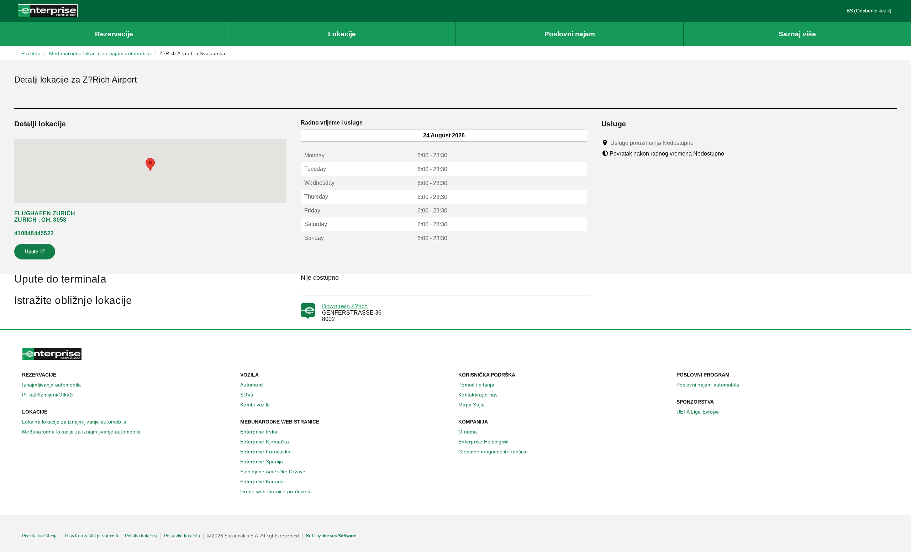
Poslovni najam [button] (569, 34)
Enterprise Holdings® (483, 442)
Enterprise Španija (261, 461)
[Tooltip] (700, 142)
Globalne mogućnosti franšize (493, 451)
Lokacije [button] (342, 34)
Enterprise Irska (258, 432)
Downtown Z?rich (345, 306)
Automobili (252, 385)
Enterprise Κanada (262, 481)
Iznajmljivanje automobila (51, 385)
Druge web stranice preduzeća (276, 491)
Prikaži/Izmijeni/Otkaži (47, 395)
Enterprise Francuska (265, 451)
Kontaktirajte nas (477, 395)
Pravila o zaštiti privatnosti (91, 536)
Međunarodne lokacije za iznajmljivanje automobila (81, 432)
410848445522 (34, 233)
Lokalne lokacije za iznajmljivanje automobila (74, 422)
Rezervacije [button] (114, 34)
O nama (467, 432)
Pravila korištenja (40, 536)
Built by (331, 536)
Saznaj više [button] (797, 34)
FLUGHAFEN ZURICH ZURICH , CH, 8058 (44, 216)
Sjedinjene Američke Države (273, 471)
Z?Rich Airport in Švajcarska (192, 53)
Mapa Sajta (471, 405)
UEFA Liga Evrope (697, 412)
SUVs (246, 395)
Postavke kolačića (182, 536)
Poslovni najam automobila (707, 385)
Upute (36, 253)
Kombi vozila (255, 405)
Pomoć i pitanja (476, 385)
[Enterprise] (48, 10)
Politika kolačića (141, 536)
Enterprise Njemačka (264, 442)
